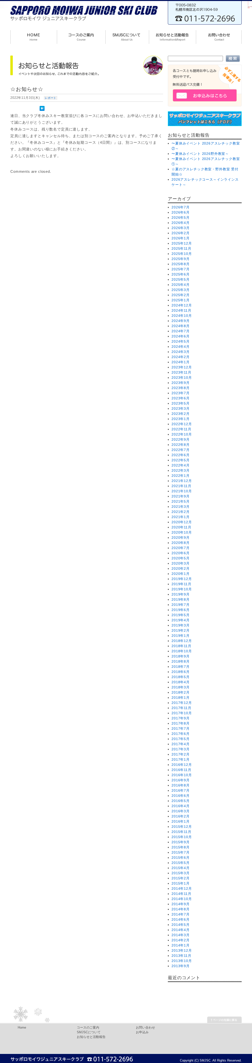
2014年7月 (181, 914)
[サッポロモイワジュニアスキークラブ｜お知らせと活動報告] (172, 37)
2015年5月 (181, 863)
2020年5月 (181, 558)
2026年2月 (181, 233)
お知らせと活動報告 (91, 1037)
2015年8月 (181, 847)
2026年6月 (181, 212)
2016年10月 (182, 775)
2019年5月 (181, 615)
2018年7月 (181, 667)
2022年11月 (181, 429)
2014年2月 (181, 940)
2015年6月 (181, 857)
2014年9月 (181, 904)
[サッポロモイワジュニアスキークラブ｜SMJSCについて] (127, 37)
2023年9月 (181, 383)
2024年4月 (181, 347)
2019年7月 (181, 605)
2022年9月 (181, 439)
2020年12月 (182, 522)
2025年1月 (181, 300)
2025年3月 (181, 290)
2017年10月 (182, 713)
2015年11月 (181, 832)
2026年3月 (181, 228)
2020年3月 (181, 563)
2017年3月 (181, 749)
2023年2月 (181, 414)
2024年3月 (181, 352)
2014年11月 (181, 894)
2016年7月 (181, 790)
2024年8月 (181, 326)
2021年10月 (182, 491)
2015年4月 (181, 868)
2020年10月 (182, 532)
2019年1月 (181, 636)
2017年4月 (181, 744)
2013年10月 (182, 961)
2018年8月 (181, 661)
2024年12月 (182, 305)
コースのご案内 (88, 1027)
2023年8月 (181, 388)
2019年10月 (182, 589)
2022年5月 (181, 460)
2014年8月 (181, 909)
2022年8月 (181, 445)
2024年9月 (181, 321)
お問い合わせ (145, 1027)
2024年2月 (181, 357)
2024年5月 (181, 341)
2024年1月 (181, 362)
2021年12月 (182, 481)
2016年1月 (181, 821)
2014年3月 (181, 935)
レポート (50, 97)
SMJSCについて (89, 1032)
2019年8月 (181, 599)
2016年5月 (181, 801)
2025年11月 (181, 248)
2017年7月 (181, 728)
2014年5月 (181, 925)
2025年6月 (181, 274)
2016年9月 (181, 780)
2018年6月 (181, 672)
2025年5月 (181, 279)
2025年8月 (181, 264)
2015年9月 (181, 842)
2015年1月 (181, 883)
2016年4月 (181, 806)
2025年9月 (181, 259)
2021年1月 (181, 517)
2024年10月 (182, 316)
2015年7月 (181, 852)
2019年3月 (181, 625)
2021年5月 (181, 501)
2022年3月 (181, 470)
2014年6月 (181, 919)
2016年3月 (181, 811)
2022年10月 (182, 434)
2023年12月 (182, 367)
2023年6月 (181, 398)
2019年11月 (181, 584)
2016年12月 (182, 765)
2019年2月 (181, 630)
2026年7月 (181, 207)
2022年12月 (182, 424)
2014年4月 (181, 930)
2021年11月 (181, 486)
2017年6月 (181, 734)
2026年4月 (181, 223)
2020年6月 (181, 553)
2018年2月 (181, 692)
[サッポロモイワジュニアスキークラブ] (84, 22)
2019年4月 (181, 620)
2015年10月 (182, 837)
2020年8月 (181, 543)
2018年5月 (181, 677)
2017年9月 (181, 718)
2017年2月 (181, 754)
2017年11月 (181, 708)
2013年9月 (181, 966)
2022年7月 (181, 450)
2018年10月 (182, 651)
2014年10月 (182, 899)
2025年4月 (181, 285)
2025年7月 (181, 269)
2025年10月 (182, 254)
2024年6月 (181, 336)
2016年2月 (181, 816)
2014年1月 (181, 945)
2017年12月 (182, 703)
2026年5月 (181, 217)
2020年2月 (181, 568)
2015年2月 (181, 878)
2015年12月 (182, 827)
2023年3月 (181, 408)
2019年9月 (181, 594)
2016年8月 (181, 785)
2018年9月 (181, 656)
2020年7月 (181, 548)
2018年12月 (182, 641)
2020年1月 (181, 574)
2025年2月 (181, 295)
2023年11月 (181, 372)
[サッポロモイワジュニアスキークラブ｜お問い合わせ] (219, 37)
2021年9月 (181, 496)
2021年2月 (181, 512)
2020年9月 (181, 537)
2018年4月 (181, 682)
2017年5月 (181, 739)
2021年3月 (181, 507)
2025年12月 (182, 243)
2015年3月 (181, 873)
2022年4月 (181, 465)
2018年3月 (181, 687)
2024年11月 (181, 310)
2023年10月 (182, 377)
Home (22, 1027)
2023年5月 (181, 403)
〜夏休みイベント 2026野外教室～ (200, 154)
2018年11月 (181, 646)
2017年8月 (181, 723)
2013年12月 (182, 950)
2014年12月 (182, 888)
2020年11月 (181, 527)
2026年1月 (181, 238)
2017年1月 (181, 759)
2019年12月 (182, 579)
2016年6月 (181, 796)
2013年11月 (181, 956)
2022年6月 (181, 455)
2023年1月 (181, 419)
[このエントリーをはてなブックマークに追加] (43, 106)
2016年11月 (181, 770)
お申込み (142, 1032)
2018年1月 (181, 697)
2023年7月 (181, 393)
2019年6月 (181, 610)
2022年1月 (181, 476)
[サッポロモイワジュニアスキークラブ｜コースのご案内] (81, 37)
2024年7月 (181, 331)
